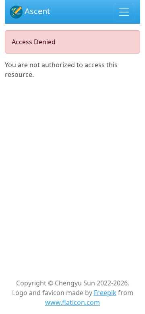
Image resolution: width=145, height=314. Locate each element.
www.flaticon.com (72, 302)
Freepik (105, 292)
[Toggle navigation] (124, 12)
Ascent (36, 11)
